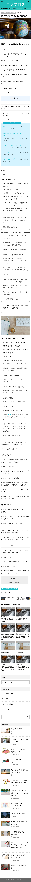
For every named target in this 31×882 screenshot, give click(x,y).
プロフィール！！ (17, 8)
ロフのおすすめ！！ (5, 8)
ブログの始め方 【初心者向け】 (8, 12)
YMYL (8, 414)
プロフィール (6, 709)
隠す (18, 98)
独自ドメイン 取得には (15, 582)
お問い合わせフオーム (8, 693)
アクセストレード (8, 159)
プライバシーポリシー (8, 704)
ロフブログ (15, 4)
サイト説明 (5, 699)
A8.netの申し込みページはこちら (12, 145)
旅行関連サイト (15, 578)
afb (4, 126)
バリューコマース (8, 152)
